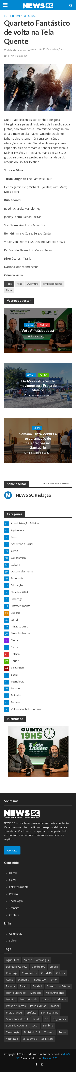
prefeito (31, 1012)
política (54, 1006)
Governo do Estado (58, 986)
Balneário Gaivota (16, 966)
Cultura (60, 973)
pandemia (60, 999)
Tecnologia (16, 901)
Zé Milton (47, 1038)
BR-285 (54, 966)
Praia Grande (14, 1012)
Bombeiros (38, 966)
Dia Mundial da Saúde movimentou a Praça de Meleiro (38, 385)
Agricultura (12, 960)
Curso (9, 979)
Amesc (28, 960)
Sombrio (48, 1025)
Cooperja (11, 973)
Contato (12, 850)
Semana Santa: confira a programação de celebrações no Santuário (38, 441)
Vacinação (12, 1038)
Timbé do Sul (32, 1032)
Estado (24, 986)
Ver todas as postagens (56, 483)
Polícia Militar (38, 1006)
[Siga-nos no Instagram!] (42, 1065)
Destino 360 (50, 1058)
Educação (40, 979)
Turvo (62, 1032)
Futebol (37, 986)
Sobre (13, 940)
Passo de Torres (16, 1006)
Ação (19, 284)
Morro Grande (28, 999)
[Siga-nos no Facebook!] (36, 1065)
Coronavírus (29, 973)
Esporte (10, 986)
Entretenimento (15, 16)
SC (46, 1019)
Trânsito (14, 908)
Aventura (32, 284)
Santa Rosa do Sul (17, 1019)
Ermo (53, 979)
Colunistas (15, 933)
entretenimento (52, 284)
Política (43, 324)
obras (45, 999)
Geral (32, 16)
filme (9, 290)
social (34, 1025)
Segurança (59, 1019)
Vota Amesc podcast (38, 330)
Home (13, 873)
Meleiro (10, 999)
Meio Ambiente (55, 993)
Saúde (43, 375)
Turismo (49, 1032)
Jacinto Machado (16, 993)
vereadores (30, 1038)
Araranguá (42, 960)
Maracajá (35, 993)
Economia (24, 979)
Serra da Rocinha (16, 1025)
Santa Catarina (49, 1012)
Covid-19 (46, 973)
